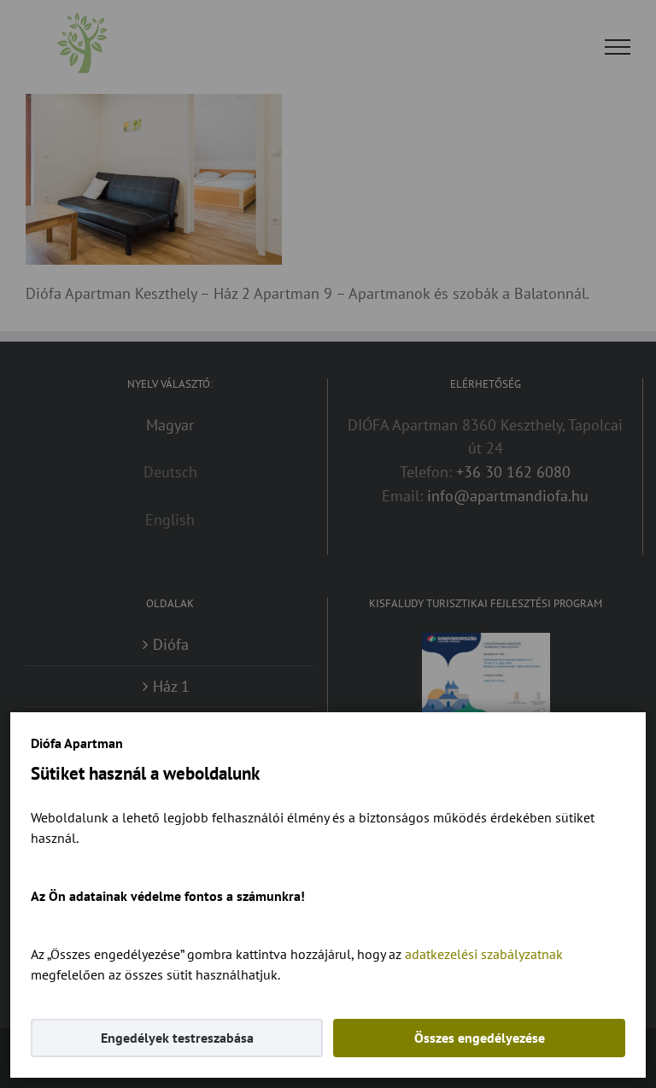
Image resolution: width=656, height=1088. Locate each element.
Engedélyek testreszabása (177, 1037)
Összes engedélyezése (479, 1037)
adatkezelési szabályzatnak (484, 953)
